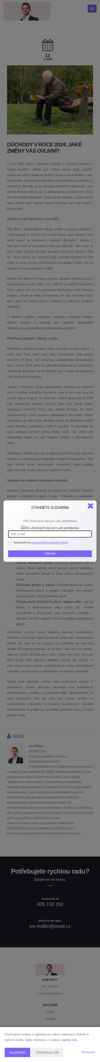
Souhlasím (17, 1052)
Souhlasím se (22, 542)
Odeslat (50, 553)
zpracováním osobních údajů (49, 542)
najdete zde (69, 1040)
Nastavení (88, 1052)
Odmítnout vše (47, 1052)
